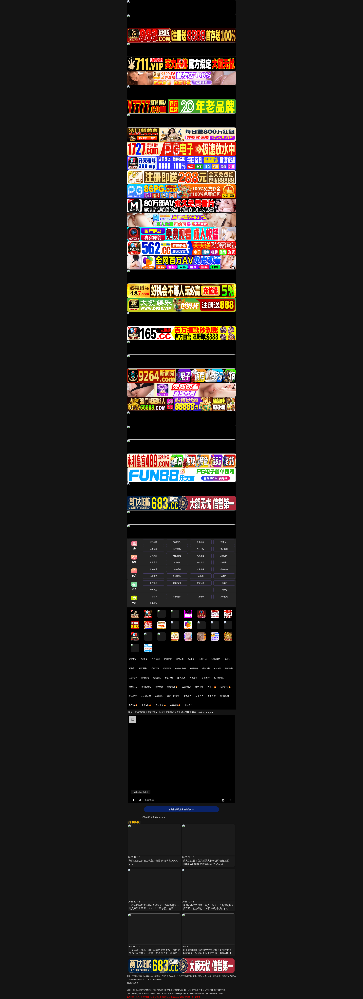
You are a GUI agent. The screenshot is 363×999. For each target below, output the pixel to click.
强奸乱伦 (177, 542)
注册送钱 (203, 659)
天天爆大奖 (146, 696)
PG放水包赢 (180, 668)
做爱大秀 (199, 696)
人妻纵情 (200, 596)
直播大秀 (212, 696)
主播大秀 (133, 677)
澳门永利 (180, 659)
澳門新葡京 (146, 686)
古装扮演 (153, 569)
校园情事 (177, 596)
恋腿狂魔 (224, 569)
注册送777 (215, 659)
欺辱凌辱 (153, 562)
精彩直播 (206, 668)
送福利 (227, 659)
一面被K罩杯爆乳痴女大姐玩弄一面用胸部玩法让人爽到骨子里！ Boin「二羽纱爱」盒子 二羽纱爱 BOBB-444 (154, 908)
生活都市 (153, 596)
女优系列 (177, 569)
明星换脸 (177, 576)
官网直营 (168, 659)
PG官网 (144, 659)
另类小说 (153, 603)
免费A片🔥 (146, 705)
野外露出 (224, 562)
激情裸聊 (199, 686)
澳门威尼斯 (225, 696)
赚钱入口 (189, 705)
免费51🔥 (211, 686)
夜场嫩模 (193, 677)
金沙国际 (159, 696)
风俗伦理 (224, 596)
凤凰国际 (167, 668)
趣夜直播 (181, 677)
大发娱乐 (133, 686)
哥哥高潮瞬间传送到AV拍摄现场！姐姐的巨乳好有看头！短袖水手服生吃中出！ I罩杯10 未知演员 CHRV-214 (208, 953)
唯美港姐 (200, 555)
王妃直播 (145, 677)
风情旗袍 (153, 576)
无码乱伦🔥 (225, 686)
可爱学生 (200, 569)
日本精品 (177, 548)
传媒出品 (153, 589)
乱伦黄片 (157, 677)
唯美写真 (200, 583)
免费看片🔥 (172, 686)
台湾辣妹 (153, 555)
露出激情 (177, 583)
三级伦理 (153, 548)
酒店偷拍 (229, 668)
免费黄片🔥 (175, 705)
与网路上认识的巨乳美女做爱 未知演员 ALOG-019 (154, 862)
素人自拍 (224, 548)
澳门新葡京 (219, 677)
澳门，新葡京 (173, 696)
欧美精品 (200, 542)
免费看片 (187, 696)
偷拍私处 (169, 677)
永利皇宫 (159, 686)
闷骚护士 (224, 576)
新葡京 (132, 668)
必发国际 (206, 677)
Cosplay (200, 548)
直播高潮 (194, 668)
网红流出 (200, 562)
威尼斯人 (133, 659)
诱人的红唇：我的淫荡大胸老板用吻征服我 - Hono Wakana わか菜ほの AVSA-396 (207, 862)
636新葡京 (186, 686)
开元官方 (133, 696)
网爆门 (224, 583)
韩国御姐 (177, 555)
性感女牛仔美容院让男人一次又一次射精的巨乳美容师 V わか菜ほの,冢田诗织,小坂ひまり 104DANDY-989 (208, 908)
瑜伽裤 (200, 576)
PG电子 (191, 659)
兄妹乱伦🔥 (161, 705)
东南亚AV (224, 555)
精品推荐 (153, 542)
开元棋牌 (156, 659)
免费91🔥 (133, 705)
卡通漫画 (153, 583)
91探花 (177, 562)
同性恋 (224, 589)
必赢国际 (155, 668)
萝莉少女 (224, 542)
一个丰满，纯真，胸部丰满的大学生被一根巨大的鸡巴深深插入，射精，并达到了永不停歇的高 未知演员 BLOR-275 (154, 953)
